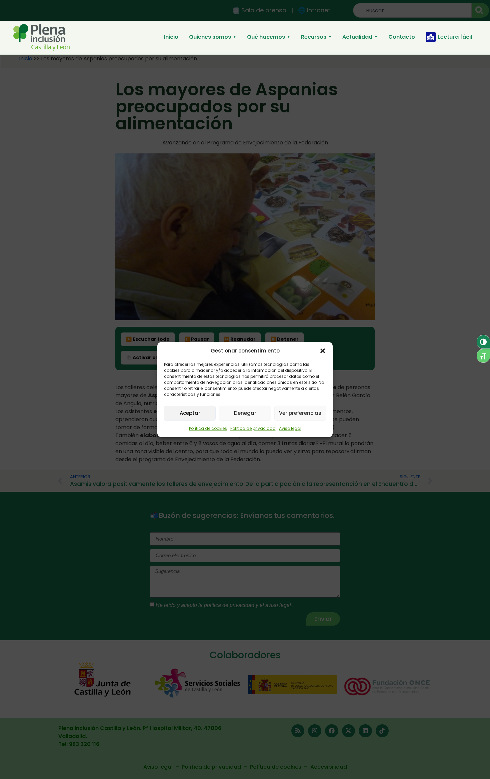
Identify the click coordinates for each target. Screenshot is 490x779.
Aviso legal (290, 428)
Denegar (245, 413)
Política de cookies (208, 428)
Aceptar (190, 413)
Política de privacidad (253, 428)
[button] (322, 350)
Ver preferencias (300, 413)
